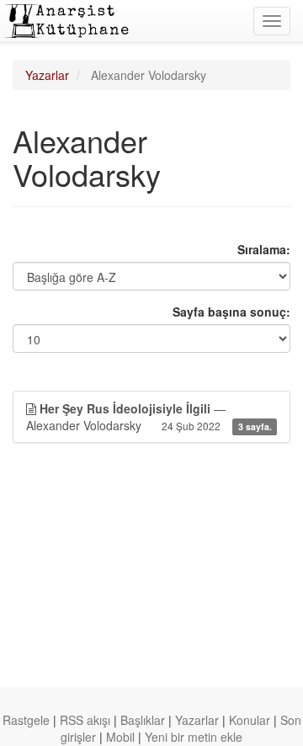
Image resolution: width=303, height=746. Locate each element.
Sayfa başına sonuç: (231, 311)
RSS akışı (85, 719)
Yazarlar (47, 75)
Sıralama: (263, 249)
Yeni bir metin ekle (193, 736)
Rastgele (26, 719)
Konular (249, 719)
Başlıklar (142, 719)
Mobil (120, 736)
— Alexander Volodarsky (149, 417)
